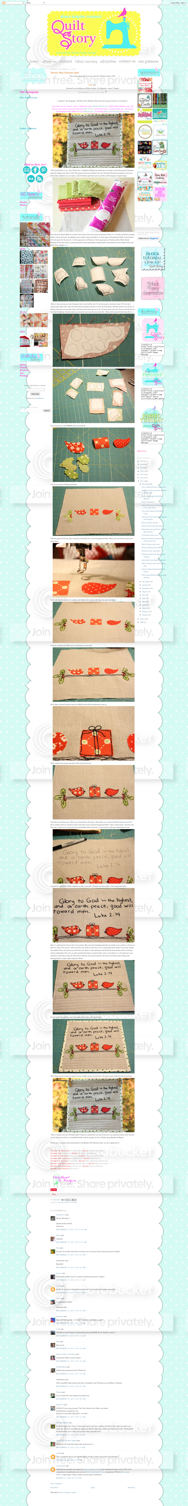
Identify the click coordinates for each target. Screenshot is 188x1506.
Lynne (58, 1298)
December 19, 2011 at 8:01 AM (71, 1386)
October (145, 585)
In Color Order (73, 1161)
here (66, 245)
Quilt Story (66, 1153)
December (146, 484)
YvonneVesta (60, 1466)
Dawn (58, 1235)
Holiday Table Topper (97, 1150)
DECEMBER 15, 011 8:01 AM (91, 92)
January (145, 615)
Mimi (90, 85)
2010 (142, 619)
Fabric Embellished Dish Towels (97, 1161)
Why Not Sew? (89, 109)
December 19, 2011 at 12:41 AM (71, 1242)
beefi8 (58, 1453)
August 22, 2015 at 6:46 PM (69, 1460)
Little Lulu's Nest (76, 1166)
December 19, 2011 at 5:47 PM (70, 1447)
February (145, 611)
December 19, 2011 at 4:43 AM (71, 1267)
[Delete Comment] (105, 92)
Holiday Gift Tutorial (100, 106)
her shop (126, 111)
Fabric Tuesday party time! (151, 544)
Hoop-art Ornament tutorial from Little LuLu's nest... (153, 539)
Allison (58, 1392)
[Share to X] (70, 1200)
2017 (142, 461)
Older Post (131, 1487)
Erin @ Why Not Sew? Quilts (66, 1440)
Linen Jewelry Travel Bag (94, 1156)
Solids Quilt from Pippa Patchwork (153, 560)
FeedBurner (40, 398)
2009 (142, 622)
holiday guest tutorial (67, 1202)
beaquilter (59, 1316)
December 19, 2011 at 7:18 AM (71, 1348)
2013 (142, 474)
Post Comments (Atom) (68, 1492)
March (144, 608)
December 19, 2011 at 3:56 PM (70, 1435)
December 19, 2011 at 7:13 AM (71, 1336)
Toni (57, 1248)
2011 (142, 481)
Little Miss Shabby (76, 1158)
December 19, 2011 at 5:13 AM (71, 1280)
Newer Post (54, 1487)
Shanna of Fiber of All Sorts (65, 1354)
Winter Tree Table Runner (87, 1153)
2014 (142, 471)
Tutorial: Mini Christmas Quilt (65, 72)
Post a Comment (56, 1483)
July (144, 595)
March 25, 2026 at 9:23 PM (69, 1478)
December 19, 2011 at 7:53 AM (71, 1374)
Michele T (59, 1404)
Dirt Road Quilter (62, 1422)
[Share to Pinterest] (75, 1200)
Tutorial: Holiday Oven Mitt (151, 547)
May (144, 601)
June (144, 598)
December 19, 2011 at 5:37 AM (71, 1292)
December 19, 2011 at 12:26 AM (71, 1229)
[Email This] (65, 1200)
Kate (57, 1341)
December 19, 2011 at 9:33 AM (71, 1417)
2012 (142, 478)
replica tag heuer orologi (92, 1469)
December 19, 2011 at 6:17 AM (71, 1323)
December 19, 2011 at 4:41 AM (71, 1255)
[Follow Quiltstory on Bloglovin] (148, 239)
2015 (142, 468)
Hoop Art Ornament (96, 1166)
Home (93, 1487)
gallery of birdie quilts (111, 111)
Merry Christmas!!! (148, 502)
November (146, 581)
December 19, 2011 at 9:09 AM (71, 1399)
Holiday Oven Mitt (101, 1163)
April (144, 605)
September (146, 588)
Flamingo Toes (73, 1156)
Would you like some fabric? (151, 551)
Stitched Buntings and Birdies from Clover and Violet (154, 506)
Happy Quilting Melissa (79, 1163)
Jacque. (58, 1273)
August (145, 591)
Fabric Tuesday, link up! (150, 522)
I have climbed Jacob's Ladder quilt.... (155, 487)
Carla (58, 1329)
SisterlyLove (60, 1214)
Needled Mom (61, 1367)
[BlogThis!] (68, 1200)
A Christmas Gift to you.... (150, 535)
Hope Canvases (95, 1158)
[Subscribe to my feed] (39, 182)
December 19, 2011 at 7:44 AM (71, 1361)
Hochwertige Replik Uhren (95, 1472)
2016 (142, 464)
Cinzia (58, 1286)
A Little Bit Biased (76, 1150)
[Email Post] (62, 1199)
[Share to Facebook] (73, 1200)
